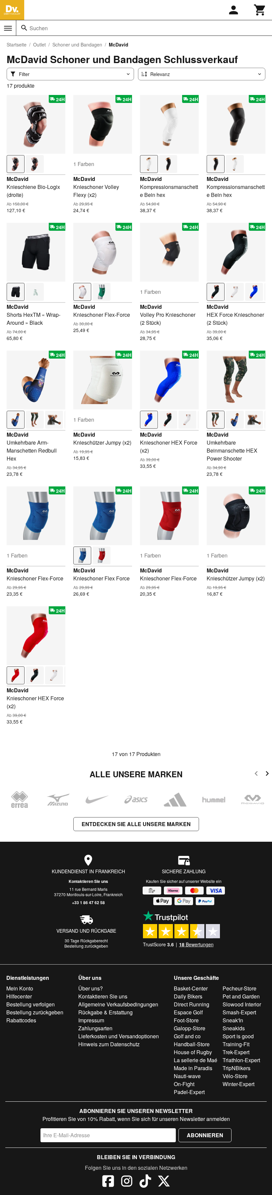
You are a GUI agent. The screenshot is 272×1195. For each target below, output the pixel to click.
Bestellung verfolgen (30, 1004)
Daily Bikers (188, 996)
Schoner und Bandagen (77, 44)
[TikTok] (145, 1182)
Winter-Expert (238, 1084)
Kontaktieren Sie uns (88, 881)
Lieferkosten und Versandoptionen (118, 1036)
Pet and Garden (241, 996)
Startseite (17, 44)
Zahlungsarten (95, 1028)
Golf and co (187, 1036)
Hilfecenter (19, 996)
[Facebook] (108, 1182)
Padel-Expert (189, 1092)
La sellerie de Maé (195, 1060)
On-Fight (184, 1084)
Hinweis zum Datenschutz (109, 1044)
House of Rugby (193, 1052)
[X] (163, 1182)
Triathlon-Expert (241, 1060)
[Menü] (8, 28)
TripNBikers (236, 1068)
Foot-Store (186, 1020)
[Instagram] (126, 1182)
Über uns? (90, 988)
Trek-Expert (236, 1052)
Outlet (39, 44)
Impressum (91, 1020)
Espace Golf (188, 1012)
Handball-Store (192, 1044)
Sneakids (234, 1028)
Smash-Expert (239, 1012)
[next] (267, 774)
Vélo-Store (235, 1076)
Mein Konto (19, 988)
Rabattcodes (21, 1020)
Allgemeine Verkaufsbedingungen (118, 1004)
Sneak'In (233, 1020)
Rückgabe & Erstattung (105, 1012)
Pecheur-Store (239, 988)
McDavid (18, 179)
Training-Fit (236, 1044)
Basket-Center (191, 988)
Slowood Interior (242, 1004)
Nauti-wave (187, 1076)
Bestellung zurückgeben (86, 946)
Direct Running (191, 1004)
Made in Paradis (193, 1068)
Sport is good (238, 1036)
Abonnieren (205, 1135)
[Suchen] (24, 28)
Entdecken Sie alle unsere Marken (136, 824)
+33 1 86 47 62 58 (88, 902)
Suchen (39, 28)
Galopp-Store (189, 1028)
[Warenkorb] (260, 10)
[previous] (256, 774)
